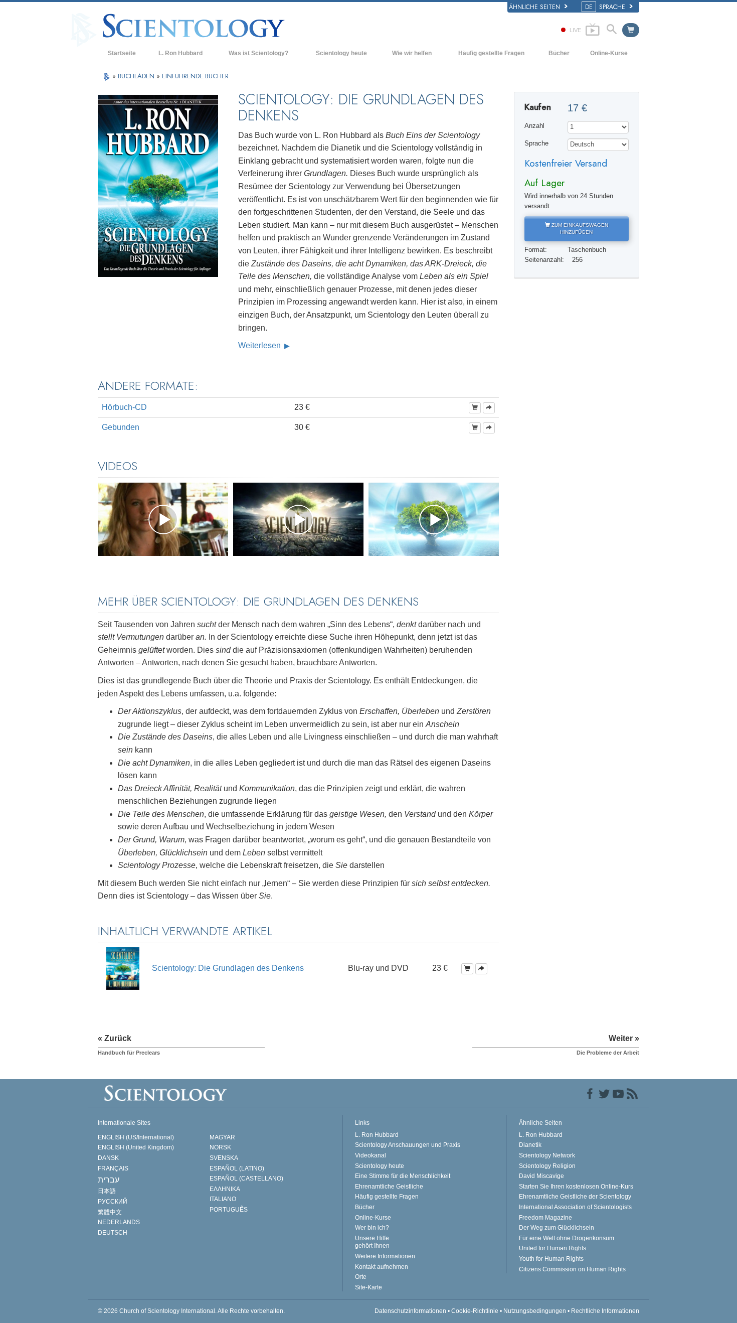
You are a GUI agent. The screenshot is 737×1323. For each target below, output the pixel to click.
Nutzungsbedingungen (534, 1310)
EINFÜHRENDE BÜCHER (195, 76)
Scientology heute (341, 53)
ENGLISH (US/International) (136, 1137)
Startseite (122, 53)
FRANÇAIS (113, 1168)
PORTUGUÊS (229, 1209)
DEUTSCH (112, 1232)
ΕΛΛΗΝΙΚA (225, 1189)
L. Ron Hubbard (180, 53)
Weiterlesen (260, 345)
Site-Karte (368, 1287)
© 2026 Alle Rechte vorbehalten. (191, 1310)
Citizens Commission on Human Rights (572, 1269)
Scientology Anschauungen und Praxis (407, 1144)
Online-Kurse (609, 53)
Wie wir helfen (412, 53)
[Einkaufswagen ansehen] (630, 30)
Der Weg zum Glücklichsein (556, 1227)
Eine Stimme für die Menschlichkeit (402, 1176)
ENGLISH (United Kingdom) (136, 1147)
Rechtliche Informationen (605, 1310)
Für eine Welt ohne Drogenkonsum (566, 1238)
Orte (360, 1276)
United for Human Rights (552, 1248)
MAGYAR (222, 1137)
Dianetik (530, 1144)
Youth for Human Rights (551, 1258)
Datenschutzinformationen (410, 1310)
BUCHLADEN (137, 76)
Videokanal (370, 1155)
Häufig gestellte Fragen (491, 53)
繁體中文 (110, 1212)
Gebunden (120, 427)
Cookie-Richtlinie (474, 1310)
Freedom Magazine (545, 1217)
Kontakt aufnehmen (381, 1266)
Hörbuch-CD (124, 407)
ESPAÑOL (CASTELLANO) (246, 1178)
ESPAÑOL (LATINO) (237, 1168)
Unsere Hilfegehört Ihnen (372, 1242)
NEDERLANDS (119, 1222)
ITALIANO (223, 1199)
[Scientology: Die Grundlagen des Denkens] (122, 968)
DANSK (108, 1157)
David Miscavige (541, 1176)
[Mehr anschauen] (489, 407)
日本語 (107, 1191)
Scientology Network (547, 1155)
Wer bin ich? (372, 1227)
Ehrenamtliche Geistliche (389, 1186)
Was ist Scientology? (258, 53)
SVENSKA (224, 1157)
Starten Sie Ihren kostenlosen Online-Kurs (576, 1186)
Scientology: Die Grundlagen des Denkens (228, 968)
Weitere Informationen (385, 1256)
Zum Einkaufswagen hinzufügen (579, 228)
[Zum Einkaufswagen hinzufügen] (475, 407)
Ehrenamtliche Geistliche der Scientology (575, 1196)
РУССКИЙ (112, 1201)
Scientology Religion (547, 1165)
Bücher (559, 53)
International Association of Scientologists (575, 1207)
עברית (108, 1179)
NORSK (220, 1147)
